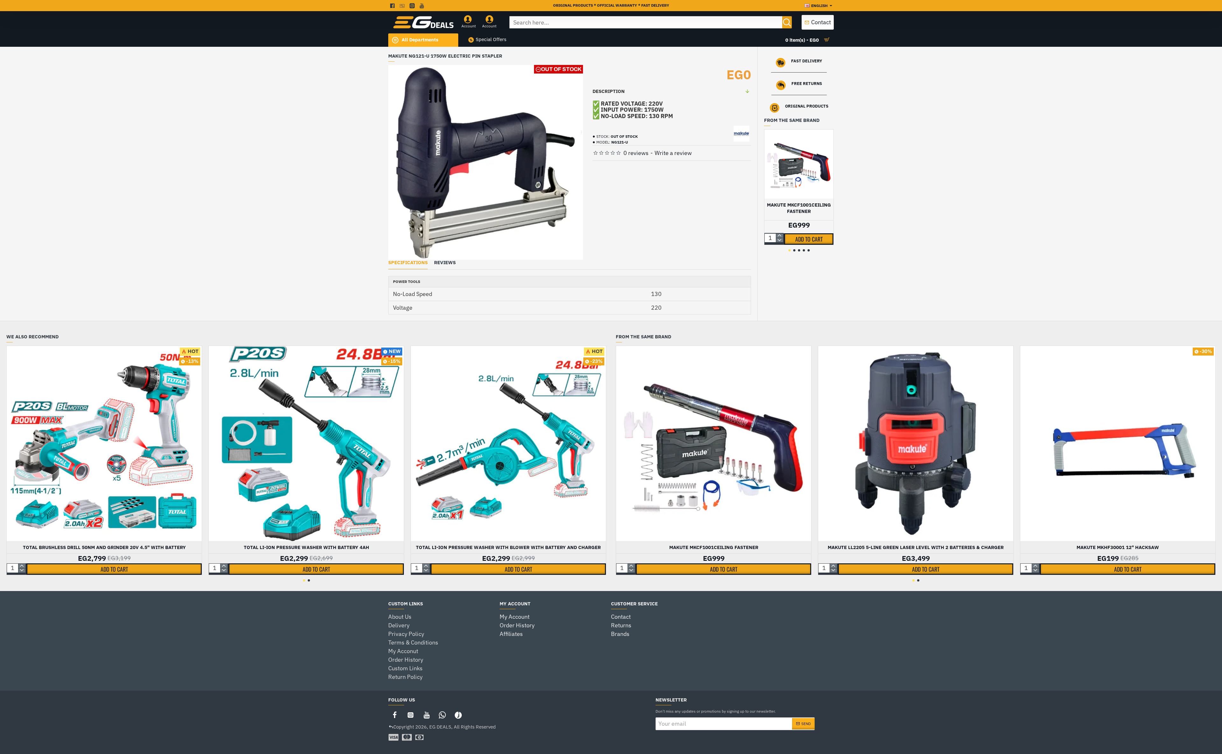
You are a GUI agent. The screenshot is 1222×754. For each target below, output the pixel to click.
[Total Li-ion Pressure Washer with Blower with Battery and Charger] (508, 443)
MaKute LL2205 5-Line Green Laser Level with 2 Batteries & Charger (916, 547)
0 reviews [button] (636, 153)
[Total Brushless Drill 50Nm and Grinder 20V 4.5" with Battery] (104, 443)
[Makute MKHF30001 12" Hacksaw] (1117, 443)
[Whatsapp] (442, 714)
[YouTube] (426, 714)
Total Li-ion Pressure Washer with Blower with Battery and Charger (508, 547)
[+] (779, 236)
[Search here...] (787, 22)
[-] (779, 240)
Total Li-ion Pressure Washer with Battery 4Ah (306, 547)
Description (609, 91)
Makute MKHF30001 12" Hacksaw (1118, 547)
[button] (808, 239)
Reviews (445, 262)
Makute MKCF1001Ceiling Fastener (799, 208)
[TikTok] (458, 714)
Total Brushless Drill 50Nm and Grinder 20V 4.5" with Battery (104, 547)
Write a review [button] (673, 153)
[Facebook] (394, 714)
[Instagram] (410, 714)
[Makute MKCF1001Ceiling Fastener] (798, 164)
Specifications (408, 262)
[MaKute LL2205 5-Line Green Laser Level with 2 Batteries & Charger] (915, 443)
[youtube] (423, 6)
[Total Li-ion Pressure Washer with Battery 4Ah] (306, 443)
